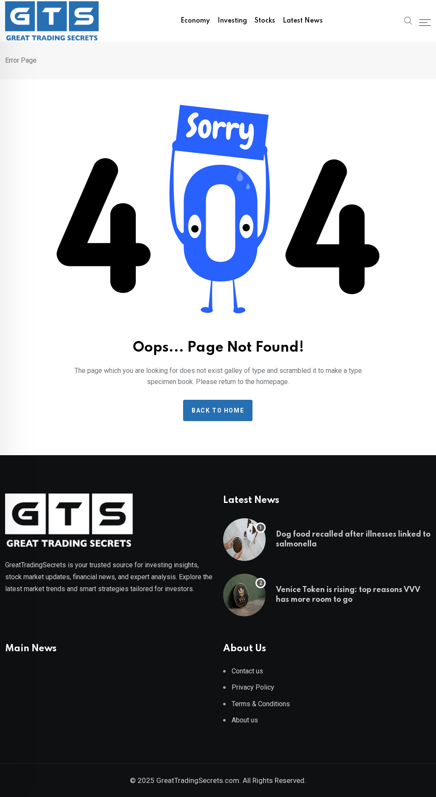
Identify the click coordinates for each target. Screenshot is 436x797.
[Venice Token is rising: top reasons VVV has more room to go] (244, 595)
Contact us (247, 671)
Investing (232, 20)
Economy (195, 20)
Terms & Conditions (261, 704)
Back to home (218, 410)
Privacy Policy (253, 687)
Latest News (303, 20)
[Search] (408, 20)
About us (245, 720)
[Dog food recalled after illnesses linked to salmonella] (244, 539)
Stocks (265, 20)
